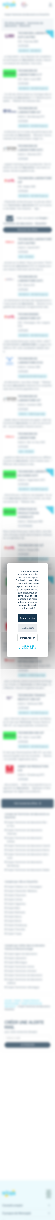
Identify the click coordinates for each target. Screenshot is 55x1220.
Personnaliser (27, 637)
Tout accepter (27, 618)
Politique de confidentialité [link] (27, 647)
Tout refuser (27, 627)
